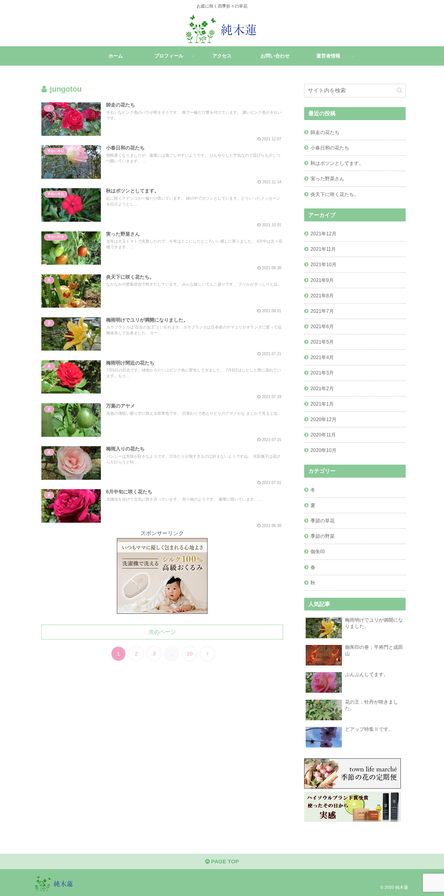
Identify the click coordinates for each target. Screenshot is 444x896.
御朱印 (317, 551)
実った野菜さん (327, 178)
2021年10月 (323, 264)
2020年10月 (323, 450)
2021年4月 (322, 357)
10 (190, 654)
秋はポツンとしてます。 (337, 163)
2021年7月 (322, 311)
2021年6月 (322, 326)
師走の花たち (324, 132)
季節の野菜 (322, 536)
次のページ (162, 632)
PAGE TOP (224, 861)
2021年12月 (323, 233)
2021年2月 (322, 388)
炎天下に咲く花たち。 (334, 194)
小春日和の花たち (329, 147)
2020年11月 (323, 434)
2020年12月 (323, 419)
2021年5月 (322, 342)
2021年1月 (322, 404)
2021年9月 (322, 280)
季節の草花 (322, 520)
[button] (399, 90)
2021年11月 (323, 249)
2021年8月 (322, 295)
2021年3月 (322, 372)
